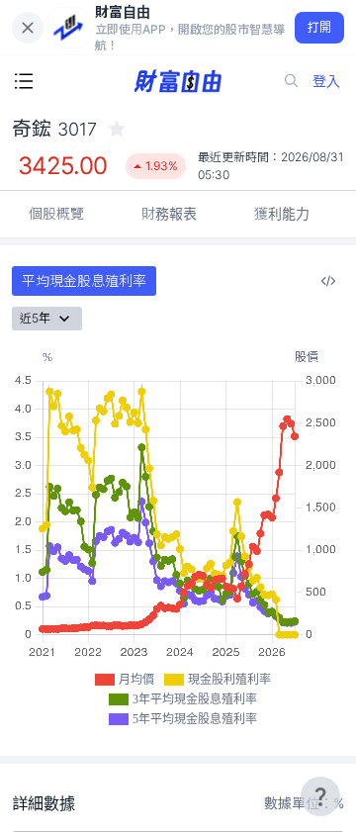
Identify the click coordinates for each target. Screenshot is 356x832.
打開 (320, 27)
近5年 (35, 318)
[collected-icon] (117, 128)
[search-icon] (292, 81)
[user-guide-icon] (320, 796)
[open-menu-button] (24, 81)
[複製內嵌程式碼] (328, 281)
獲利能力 (282, 213)
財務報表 (169, 213)
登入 (326, 80)
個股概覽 (56, 213)
